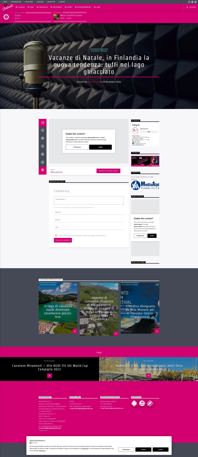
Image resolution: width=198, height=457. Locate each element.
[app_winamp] (151, 403)
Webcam (40, 2)
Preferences (126, 449)
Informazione (16, 2)
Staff (32, 7)
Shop (98, 7)
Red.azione (94, 82)
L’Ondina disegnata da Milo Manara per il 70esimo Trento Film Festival (140, 311)
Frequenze (29, 2)
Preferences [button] (42, 450)
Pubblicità (51, 2)
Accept (160, 449)
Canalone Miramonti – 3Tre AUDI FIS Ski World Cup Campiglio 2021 (50, 367)
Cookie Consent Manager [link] (36, 440)
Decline (143, 449)
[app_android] (135, 403)
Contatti (62, 2)
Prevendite (57, 7)
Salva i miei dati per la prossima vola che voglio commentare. (82, 235)
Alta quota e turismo (99, 51)
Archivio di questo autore (108, 171)
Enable (100, 147)
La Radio (21, 7)
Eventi (69, 7)
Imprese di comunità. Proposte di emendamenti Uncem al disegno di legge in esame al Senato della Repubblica (99, 308)
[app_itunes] (143, 403)
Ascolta (192, 7)
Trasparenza (43, 430)
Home (5, 2)
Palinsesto (43, 7)
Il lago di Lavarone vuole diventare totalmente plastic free (58, 311)
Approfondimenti (84, 7)
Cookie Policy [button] (85, 448)
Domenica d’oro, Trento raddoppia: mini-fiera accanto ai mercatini (149, 367)
